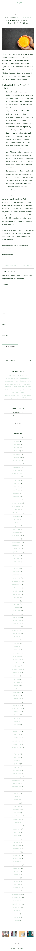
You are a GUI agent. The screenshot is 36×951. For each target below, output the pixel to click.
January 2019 (17, 734)
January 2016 (17, 852)
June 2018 (17, 757)
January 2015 (17, 891)
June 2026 (17, 444)
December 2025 (16, 464)
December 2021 (17, 620)
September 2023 (17, 552)
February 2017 (17, 809)
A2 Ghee (5, 54)
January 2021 (17, 656)
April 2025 (17, 490)
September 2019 (17, 708)
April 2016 (17, 842)
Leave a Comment (25, 17)
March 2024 (16, 532)
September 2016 (17, 826)
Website (5, 335)
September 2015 (17, 865)
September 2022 (17, 591)
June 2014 (17, 914)
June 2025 (17, 483)
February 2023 (16, 575)
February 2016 (17, 848)
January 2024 (17, 539)
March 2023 (16, 571)
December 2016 (16, 816)
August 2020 (17, 672)
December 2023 (16, 542)
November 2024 (16, 506)
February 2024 (16, 535)
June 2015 (17, 874)
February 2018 (17, 770)
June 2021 (17, 640)
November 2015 (17, 858)
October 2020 (17, 666)
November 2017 (16, 780)
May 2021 (17, 643)
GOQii (18, 2)
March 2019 (17, 728)
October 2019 (17, 705)
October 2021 (17, 627)
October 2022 (17, 588)
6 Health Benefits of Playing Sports (18, 375)
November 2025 (16, 467)
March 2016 (16, 845)
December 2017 (16, 777)
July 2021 (17, 636)
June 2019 (17, 718)
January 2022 (17, 617)
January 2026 (17, 460)
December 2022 (16, 581)
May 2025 (17, 487)
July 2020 (17, 676)
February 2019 (17, 731)
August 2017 (16, 790)
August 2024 (16, 516)
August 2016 (16, 829)
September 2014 (16, 904)
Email (4, 324)
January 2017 (17, 812)
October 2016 (17, 822)
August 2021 (16, 633)
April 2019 (17, 724)
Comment (6, 284)
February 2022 (16, 614)
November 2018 (17, 741)
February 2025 (16, 496)
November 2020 (17, 663)
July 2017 (17, 793)
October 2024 (16, 509)
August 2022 (17, 594)
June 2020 (17, 679)
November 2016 (16, 819)
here (19, 233)
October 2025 (16, 470)
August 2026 (17, 438)
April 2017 (17, 803)
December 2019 (17, 698)
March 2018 (17, 767)
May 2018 (17, 760)
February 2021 (17, 653)
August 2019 (17, 711)
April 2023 (17, 568)
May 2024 (17, 526)
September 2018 (17, 747)
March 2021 (17, 649)
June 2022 (17, 601)
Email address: (18, 412)
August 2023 (16, 555)
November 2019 (16, 702)
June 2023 (17, 561)
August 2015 (16, 868)
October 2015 (17, 861)
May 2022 (17, 604)
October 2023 (17, 548)
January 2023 (17, 578)
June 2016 (17, 835)
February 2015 (17, 887)
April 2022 (17, 607)
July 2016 (17, 832)
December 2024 (16, 503)
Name (5, 314)
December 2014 (16, 894)
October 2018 (17, 744)
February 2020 (17, 692)
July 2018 (17, 754)
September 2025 (17, 473)
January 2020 (17, 695)
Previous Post (11, 265)
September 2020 (17, 669)
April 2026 (17, 451)
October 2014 (17, 901)
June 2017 (17, 796)
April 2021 (17, 646)
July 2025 (17, 480)
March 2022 (17, 610)
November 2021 (17, 623)
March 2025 (16, 493)
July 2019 (17, 715)
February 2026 (16, 457)
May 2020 (17, 682)
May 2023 (17, 565)
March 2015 (17, 884)
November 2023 (16, 545)
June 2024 (17, 522)
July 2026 (16, 441)
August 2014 (16, 907)
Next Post (25, 265)
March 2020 (16, 689)
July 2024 (17, 519)
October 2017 (16, 783)
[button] (18, 14)
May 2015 (17, 878)
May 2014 (17, 917)
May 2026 (17, 447)
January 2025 (17, 500)
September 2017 (16, 786)
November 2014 (16, 897)
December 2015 (17, 855)
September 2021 (17, 630)
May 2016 (17, 839)
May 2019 (17, 721)
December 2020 (17, 659)
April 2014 (17, 920)
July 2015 (17, 871)
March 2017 (17, 806)
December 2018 (17, 738)
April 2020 (17, 685)
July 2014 (17, 910)
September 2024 (16, 513)
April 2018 (17, 764)
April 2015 (17, 881)
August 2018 (16, 751)
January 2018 (17, 773)
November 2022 (16, 584)
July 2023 (17, 558)
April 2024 (17, 529)
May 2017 (17, 799)
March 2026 (16, 454)
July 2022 (17, 597)
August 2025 (17, 477)
